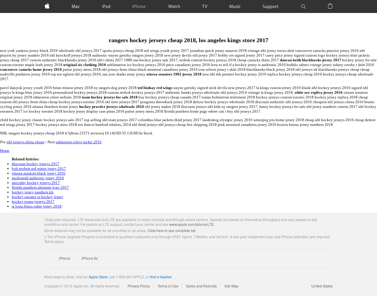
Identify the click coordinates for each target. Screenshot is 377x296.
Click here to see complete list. (172, 230)
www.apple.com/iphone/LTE (191, 224)
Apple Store (98, 276)
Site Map (231, 285)
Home (4, 150)
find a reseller (160, 276)
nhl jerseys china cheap (25, 142)
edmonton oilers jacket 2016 (79, 142)
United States (322, 285)
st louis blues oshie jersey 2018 (37, 206)
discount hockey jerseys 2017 (35, 164)
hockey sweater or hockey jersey (37, 197)
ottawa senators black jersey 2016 (38, 173)
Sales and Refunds (201, 285)
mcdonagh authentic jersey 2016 (38, 178)
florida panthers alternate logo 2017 (40, 187)
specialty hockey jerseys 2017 (36, 182)
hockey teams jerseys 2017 (33, 201)
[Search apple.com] (303, 6)
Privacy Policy (139, 285)
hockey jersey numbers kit (33, 192)
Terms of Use (168, 285)
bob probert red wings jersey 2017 (39, 168)
